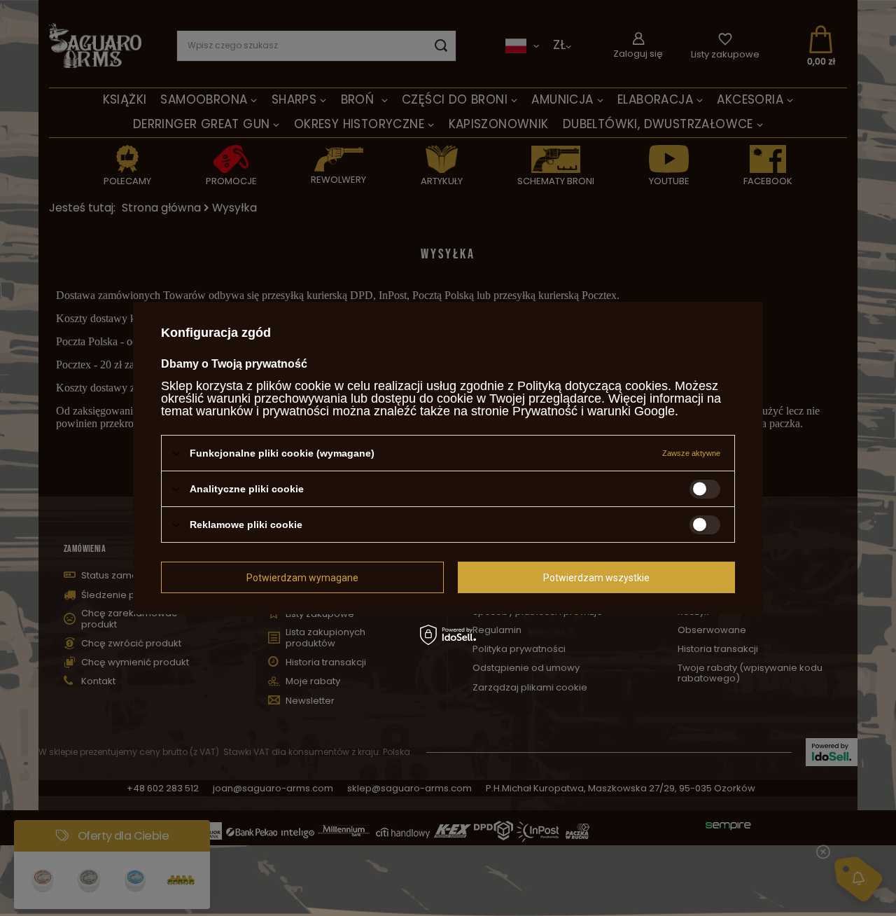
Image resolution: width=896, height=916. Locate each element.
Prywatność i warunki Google (593, 411)
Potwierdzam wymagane (302, 577)
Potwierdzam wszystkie (596, 577)
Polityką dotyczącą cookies (592, 386)
